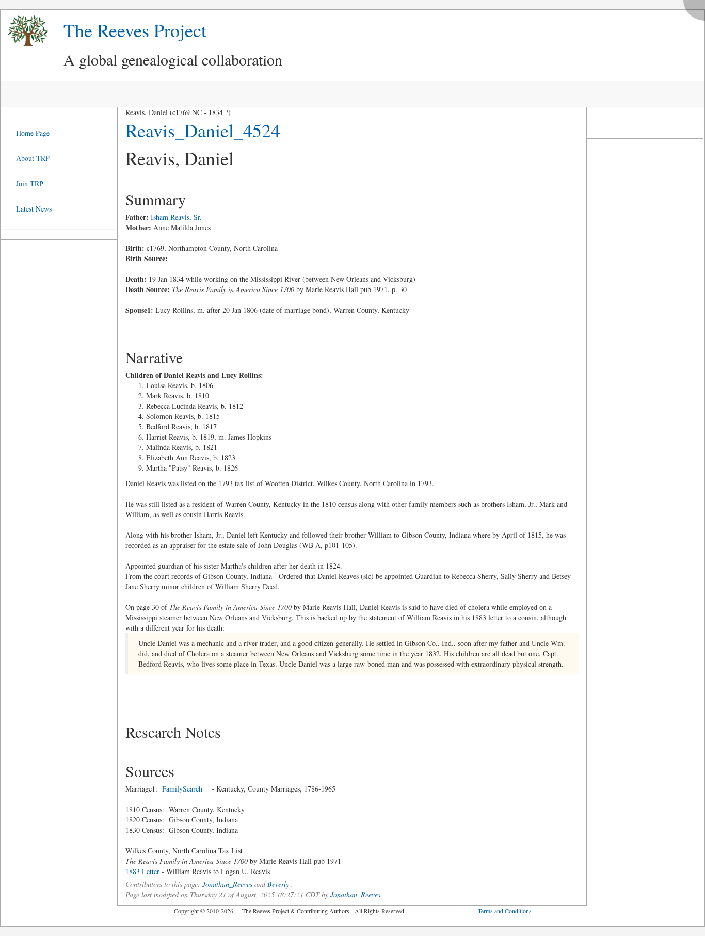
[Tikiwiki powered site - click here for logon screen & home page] (24, 31)
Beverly (278, 884)
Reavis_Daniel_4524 (202, 130)
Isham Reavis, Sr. (176, 217)
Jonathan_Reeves (227, 884)
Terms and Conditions (505, 911)
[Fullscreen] (696, 7)
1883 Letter (142, 871)
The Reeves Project (134, 30)
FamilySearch (182, 789)
